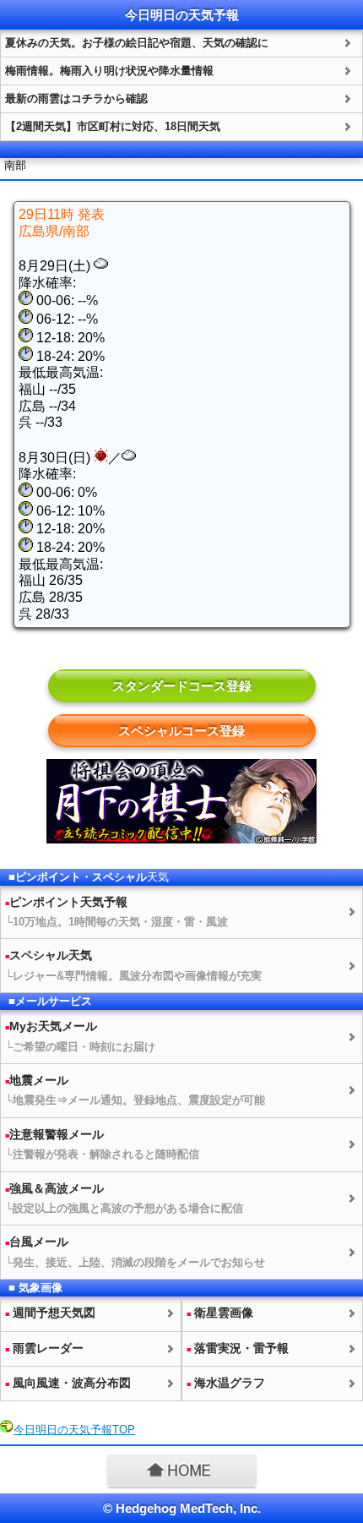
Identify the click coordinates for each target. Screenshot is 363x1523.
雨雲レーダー (44, 1348)
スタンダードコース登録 (182, 686)
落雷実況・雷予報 (238, 1348)
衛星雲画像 (220, 1312)
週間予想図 (50, 1312)
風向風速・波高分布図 (68, 1382)
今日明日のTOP (74, 1429)
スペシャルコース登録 (181, 730)
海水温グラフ (226, 1382)
